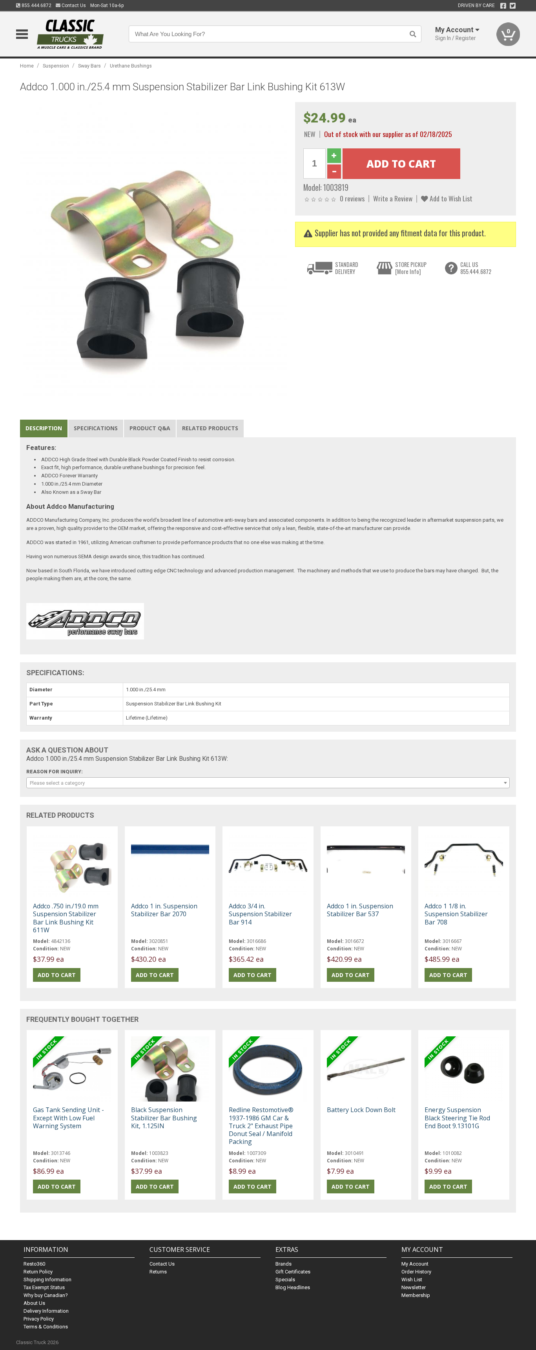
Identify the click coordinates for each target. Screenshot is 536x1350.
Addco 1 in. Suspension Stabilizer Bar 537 (360, 910)
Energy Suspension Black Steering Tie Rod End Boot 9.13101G (457, 1117)
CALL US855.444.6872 (475, 268)
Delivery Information (46, 1311)
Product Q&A (149, 428)
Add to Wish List (450, 198)
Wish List (411, 1279)
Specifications (96, 428)
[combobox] (268, 782)
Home (27, 66)
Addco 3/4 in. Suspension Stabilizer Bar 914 (260, 914)
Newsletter (413, 1287)
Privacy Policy (39, 1319)
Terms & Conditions (46, 1327)
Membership (415, 1295)
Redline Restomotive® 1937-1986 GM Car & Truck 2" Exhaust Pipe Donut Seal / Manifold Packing (261, 1125)
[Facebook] (503, 6)
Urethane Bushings (131, 66)
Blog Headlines (292, 1287)
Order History (416, 1272)
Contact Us (73, 5)
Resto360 (34, 1264)
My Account (414, 1264)
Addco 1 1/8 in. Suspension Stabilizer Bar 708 (456, 914)
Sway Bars (89, 66)
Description (44, 428)
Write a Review (392, 198)
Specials (285, 1279)
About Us (34, 1303)
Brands (283, 1264)
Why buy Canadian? (46, 1295)
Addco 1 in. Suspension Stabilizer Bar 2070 (164, 910)
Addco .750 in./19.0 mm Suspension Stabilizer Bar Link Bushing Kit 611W (65, 918)
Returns (158, 1272)
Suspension (56, 66)
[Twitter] (513, 6)
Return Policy (38, 1272)
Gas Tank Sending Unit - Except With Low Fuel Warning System (68, 1117)
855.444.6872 (35, 5)
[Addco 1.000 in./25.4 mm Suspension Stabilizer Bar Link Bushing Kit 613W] (153, 249)
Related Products (210, 428)
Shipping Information (47, 1279)
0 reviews (352, 198)
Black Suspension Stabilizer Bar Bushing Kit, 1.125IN (164, 1117)
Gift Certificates (292, 1272)
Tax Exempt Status (44, 1287)
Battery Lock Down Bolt (361, 1109)
